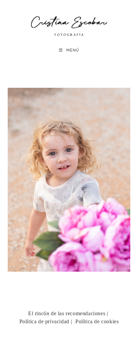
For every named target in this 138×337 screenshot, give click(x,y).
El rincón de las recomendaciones (66, 313)
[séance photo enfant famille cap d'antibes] (69, 180)
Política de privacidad (44, 321)
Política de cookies (97, 321)
